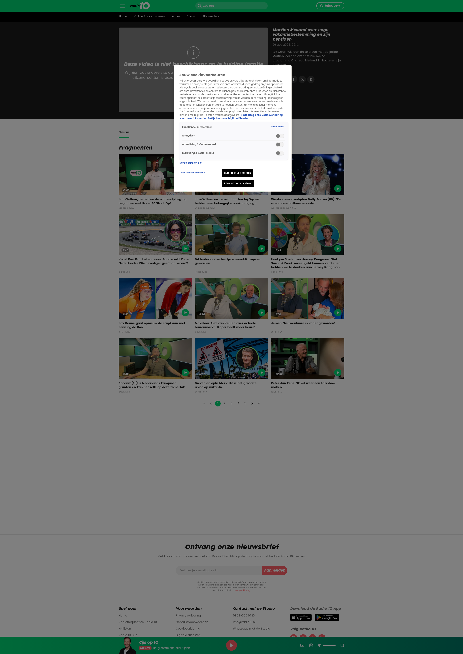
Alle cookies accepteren (238, 183)
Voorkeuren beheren (193, 173)
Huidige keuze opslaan (237, 173)
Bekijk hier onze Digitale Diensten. (229, 119)
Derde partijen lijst (190, 163)
